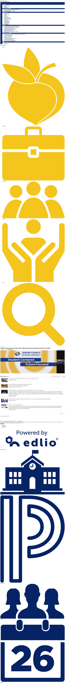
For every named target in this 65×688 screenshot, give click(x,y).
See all (8, 376)
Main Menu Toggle (3, 2)
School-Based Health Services (8, 39)
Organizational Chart (7, 11)
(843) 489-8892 (17, 422)
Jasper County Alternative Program (9, 29)
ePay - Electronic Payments (8, 35)
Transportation (6, 24)
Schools (5, 6)
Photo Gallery (6, 43)
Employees (4, 425)
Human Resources (7, 17)
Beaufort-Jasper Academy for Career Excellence (11, 26)
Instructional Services (7, 19)
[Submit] (64, 376)
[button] (32, 362)
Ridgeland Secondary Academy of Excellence (11, 31)
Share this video (10, 349)
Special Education (7, 21)
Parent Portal (4, 426)
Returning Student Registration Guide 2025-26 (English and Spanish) (14, 34)
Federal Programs (6, 14)
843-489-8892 (20, 421)
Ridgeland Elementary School (8, 30)
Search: (53, 376)
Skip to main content (3, 0)
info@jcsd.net (13, 422)
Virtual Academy (6, 32)
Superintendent (6, 23)
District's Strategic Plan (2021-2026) (9, 10)
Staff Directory (6, 7)
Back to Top (2, 423)
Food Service (6, 16)
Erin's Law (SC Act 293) (8, 36)
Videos (5, 42)
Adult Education (6, 13)
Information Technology (7, 18)
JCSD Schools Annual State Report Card (10, 38)
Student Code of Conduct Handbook (9, 40)
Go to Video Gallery (61, 349)
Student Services (6, 22)
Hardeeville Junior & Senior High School (10, 28)
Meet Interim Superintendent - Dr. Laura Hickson (11, 9)
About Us (5, 5)
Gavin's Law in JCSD (7, 37)
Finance (5, 15)
